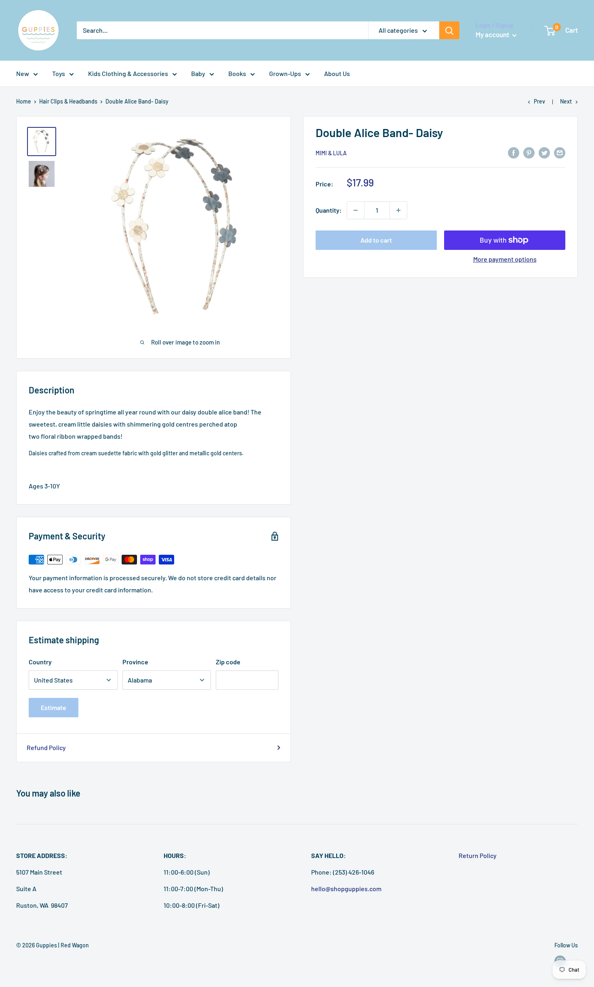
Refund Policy (46, 747)
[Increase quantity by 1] (398, 210)
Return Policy (478, 855)
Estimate (53, 707)
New (22, 73)
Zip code (228, 662)
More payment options (505, 259)
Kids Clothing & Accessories (128, 73)
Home (23, 101)
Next (566, 101)
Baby (198, 73)
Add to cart (376, 240)
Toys (58, 73)
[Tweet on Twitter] (544, 152)
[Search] (449, 30)
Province (135, 662)
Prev (539, 101)
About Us (337, 73)
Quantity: (329, 210)
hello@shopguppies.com (346, 888)
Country (40, 662)
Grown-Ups (285, 73)
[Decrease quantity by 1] (355, 210)
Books (237, 73)
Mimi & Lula (331, 153)
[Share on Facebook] (513, 152)
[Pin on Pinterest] (529, 152)
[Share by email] (559, 152)
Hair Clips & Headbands (68, 101)
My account (493, 34)
